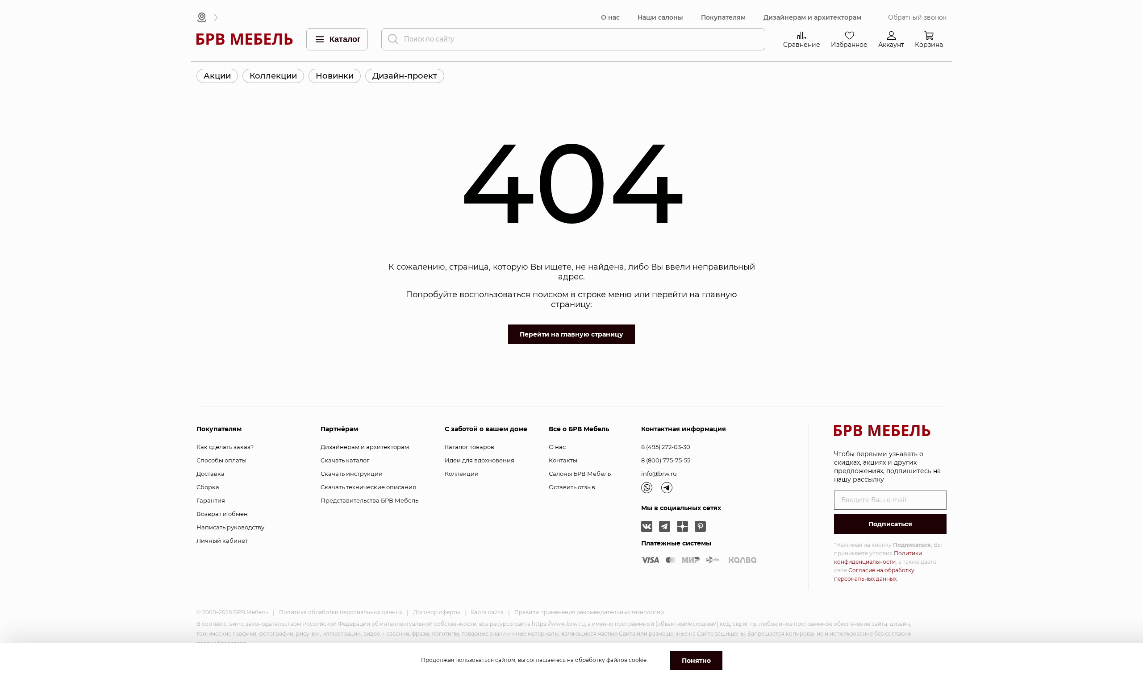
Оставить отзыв (572, 487)
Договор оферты (436, 612)
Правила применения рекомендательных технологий (589, 612)
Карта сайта (487, 612)
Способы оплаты (221, 460)
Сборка (207, 487)
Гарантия (210, 500)
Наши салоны (660, 17)
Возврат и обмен (222, 513)
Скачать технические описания (368, 487)
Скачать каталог (345, 460)
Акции (217, 76)
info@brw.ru (659, 473)
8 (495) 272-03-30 (665, 446)
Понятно (696, 661)
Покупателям (723, 17)
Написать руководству (230, 527)
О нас (610, 17)
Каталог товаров (469, 446)
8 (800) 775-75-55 (665, 460)
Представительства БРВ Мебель (369, 500)
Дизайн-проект (404, 76)
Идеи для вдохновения (479, 460)
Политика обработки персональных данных (340, 612)
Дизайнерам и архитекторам (812, 17)
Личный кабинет (222, 540)
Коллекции (273, 76)
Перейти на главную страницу (571, 334)
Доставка (210, 473)
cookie (638, 660)
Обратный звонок (917, 17)
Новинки (335, 76)
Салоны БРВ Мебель (580, 473)
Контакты (563, 460)
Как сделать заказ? (225, 446)
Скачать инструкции (352, 473)
